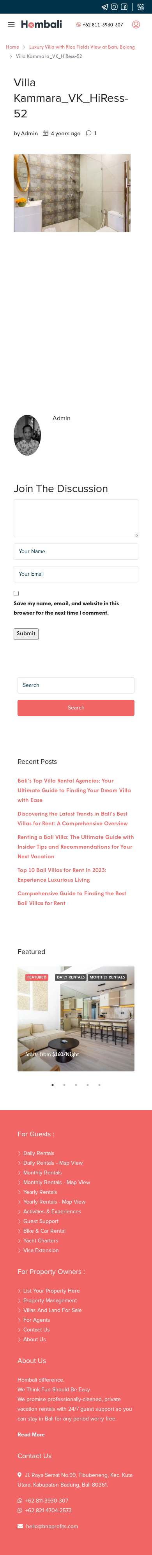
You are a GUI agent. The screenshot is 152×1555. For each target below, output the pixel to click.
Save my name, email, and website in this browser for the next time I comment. (66, 608)
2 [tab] (68, 1085)
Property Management (50, 1300)
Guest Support (40, 1221)
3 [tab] (80, 1085)
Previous (21, 1019)
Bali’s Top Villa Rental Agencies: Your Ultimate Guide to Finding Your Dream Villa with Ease (74, 791)
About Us (34, 1339)
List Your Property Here (51, 1291)
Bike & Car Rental (44, 1231)
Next (130, 1019)
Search (76, 708)
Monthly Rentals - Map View (56, 1182)
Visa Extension (41, 1250)
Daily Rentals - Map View (53, 1163)
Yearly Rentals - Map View (54, 1202)
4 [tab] (91, 1085)
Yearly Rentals (40, 1192)
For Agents (36, 1320)
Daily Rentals (71, 977)
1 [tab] (56, 1085)
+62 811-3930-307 (103, 25)
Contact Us (36, 1330)
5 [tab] (103, 1085)
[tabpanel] (76, 1018)
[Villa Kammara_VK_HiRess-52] (72, 193)
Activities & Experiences (52, 1211)
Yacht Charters (40, 1241)
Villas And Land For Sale (52, 1310)
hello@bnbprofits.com (52, 1526)
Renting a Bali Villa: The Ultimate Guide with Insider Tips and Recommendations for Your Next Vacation (76, 847)
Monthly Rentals (107, 977)
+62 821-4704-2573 (48, 1510)
